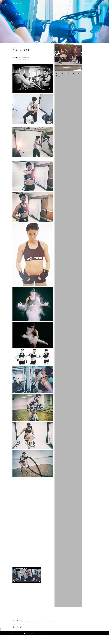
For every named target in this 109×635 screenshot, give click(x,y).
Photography (87, 3)
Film (83, 3)
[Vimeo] (16, 627)
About (95, 3)
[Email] (18, 627)
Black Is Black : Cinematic (17, 620)
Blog (92, 3)
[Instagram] (21, 627)
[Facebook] (13, 627)
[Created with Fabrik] (0, 629)
